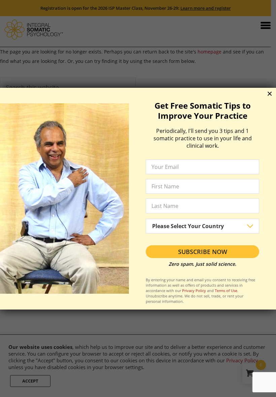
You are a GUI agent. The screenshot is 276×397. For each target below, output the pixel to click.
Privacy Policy (194, 290)
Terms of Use (226, 290)
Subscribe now (202, 252)
